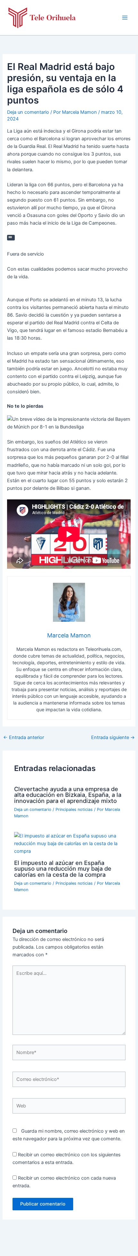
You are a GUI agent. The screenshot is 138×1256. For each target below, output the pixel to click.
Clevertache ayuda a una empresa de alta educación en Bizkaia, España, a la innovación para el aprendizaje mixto (67, 794)
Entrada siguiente (113, 737)
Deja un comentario (28, 112)
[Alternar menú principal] (125, 17)
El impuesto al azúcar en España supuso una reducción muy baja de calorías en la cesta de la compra (62, 868)
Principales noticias (74, 809)
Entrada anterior (23, 737)
